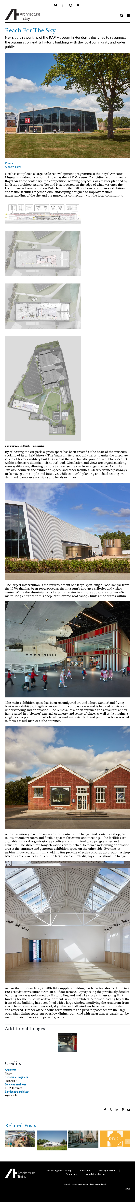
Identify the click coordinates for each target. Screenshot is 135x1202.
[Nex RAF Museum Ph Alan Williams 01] (67, 862)
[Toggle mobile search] (121, 15)
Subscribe (85, 1170)
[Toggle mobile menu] (128, 15)
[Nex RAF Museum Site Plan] (43, 337)
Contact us (71, 1174)
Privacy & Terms (107, 1170)
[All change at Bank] (83, 1132)
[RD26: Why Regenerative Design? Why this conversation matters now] (115, 1132)
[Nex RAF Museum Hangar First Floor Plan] (43, 232)
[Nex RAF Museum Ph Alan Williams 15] (67, 727)
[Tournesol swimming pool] (52, 1132)
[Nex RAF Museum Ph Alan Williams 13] (67, 484)
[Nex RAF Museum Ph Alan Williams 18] (67, 54)
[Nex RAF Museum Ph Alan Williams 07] (67, 602)
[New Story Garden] (20, 1132)
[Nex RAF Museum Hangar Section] (43, 202)
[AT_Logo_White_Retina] (20, 1170)
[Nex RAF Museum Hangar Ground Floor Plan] (43, 284)
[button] (7, 1043)
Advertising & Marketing (58, 1170)
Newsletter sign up (95, 1174)
